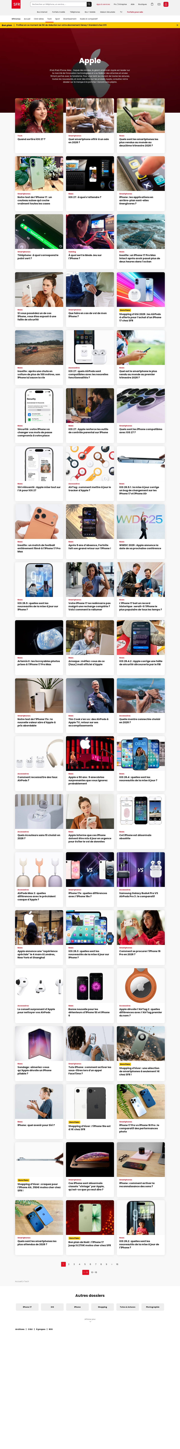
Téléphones (75, 12)
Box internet (42, 12)
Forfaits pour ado (135, 12)
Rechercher (89, 4)
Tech (49, 19)
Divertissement (69, 19)
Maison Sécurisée (107, 12)
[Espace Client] (165, 4)
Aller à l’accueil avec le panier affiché (152, 4)
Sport (57, 19)
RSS (51, 1329)
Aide (132, 4)
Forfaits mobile (58, 12)
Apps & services (103, 4)
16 (117, 1264)
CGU (30, 1329)
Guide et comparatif (89, 19)
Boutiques (142, 4)
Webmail (159, 4)
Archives (19, 1329)
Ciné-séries (39, 19)
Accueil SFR (16, 4)
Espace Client (166, 4)
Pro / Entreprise (120, 4)
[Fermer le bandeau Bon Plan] (177, 25)
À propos (40, 1329)
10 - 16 (94, 1272)
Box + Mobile (90, 12)
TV (121, 12)
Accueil (27, 19)
